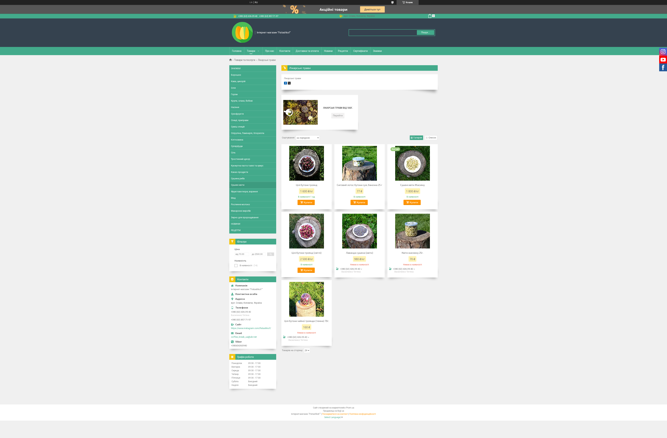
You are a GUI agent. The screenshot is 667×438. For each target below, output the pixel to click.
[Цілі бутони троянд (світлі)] (306, 231)
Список (432, 137)
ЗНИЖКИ (236, 68)
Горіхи (234, 94)
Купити (308, 202)
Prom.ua (350, 408)
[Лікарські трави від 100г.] (300, 112)
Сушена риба (238, 178)
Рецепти (343, 51)
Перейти (338, 115)
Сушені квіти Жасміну (412, 184)
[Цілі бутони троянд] (306, 163)
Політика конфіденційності (362, 414)
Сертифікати (360, 51)
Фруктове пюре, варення (244, 191)
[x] (289, 83)
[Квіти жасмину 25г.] (412, 231)
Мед (233, 198)
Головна (236, 51)
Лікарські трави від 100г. (338, 107)
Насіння (235, 107)
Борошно (236, 75)
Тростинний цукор (240, 159)
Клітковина (237, 139)
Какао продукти (239, 172)
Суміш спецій (238, 126)
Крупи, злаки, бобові (242, 100)
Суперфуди (237, 146)
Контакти (284, 51)
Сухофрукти (237, 113)
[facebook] (285, 83)
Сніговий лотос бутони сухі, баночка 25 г (359, 184)
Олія (233, 88)
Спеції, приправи (239, 120)
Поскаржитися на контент (335, 414)
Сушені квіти (237, 185)
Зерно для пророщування (244, 217)
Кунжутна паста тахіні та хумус (247, 165)
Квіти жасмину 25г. (412, 252)
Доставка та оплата (307, 51)
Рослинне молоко (240, 204)
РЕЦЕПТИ (236, 230)
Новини (328, 51)
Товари (251, 51)
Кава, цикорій (238, 81)
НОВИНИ (235, 224)
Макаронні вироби (241, 211)
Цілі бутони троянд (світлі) (307, 252)
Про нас (269, 51)
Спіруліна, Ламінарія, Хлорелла (247, 133)
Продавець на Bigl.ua (333, 411)
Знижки (377, 51)
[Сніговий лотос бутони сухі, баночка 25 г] (359, 163)
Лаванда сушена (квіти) (359, 252)
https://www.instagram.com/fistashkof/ (251, 328)
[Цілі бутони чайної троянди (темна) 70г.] (306, 299)
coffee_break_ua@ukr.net (244, 337)
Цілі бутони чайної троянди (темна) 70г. (306, 320)
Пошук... (425, 32)
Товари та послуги (244, 60)
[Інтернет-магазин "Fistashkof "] (242, 32)
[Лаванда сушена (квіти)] (359, 231)
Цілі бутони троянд (306, 184)
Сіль (233, 152)
